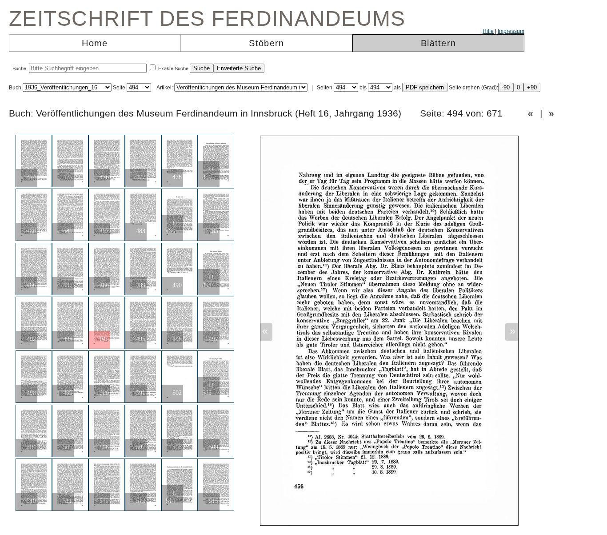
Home (95, 43)
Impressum (511, 31)
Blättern (438, 43)
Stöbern (266, 43)
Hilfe (488, 31)
